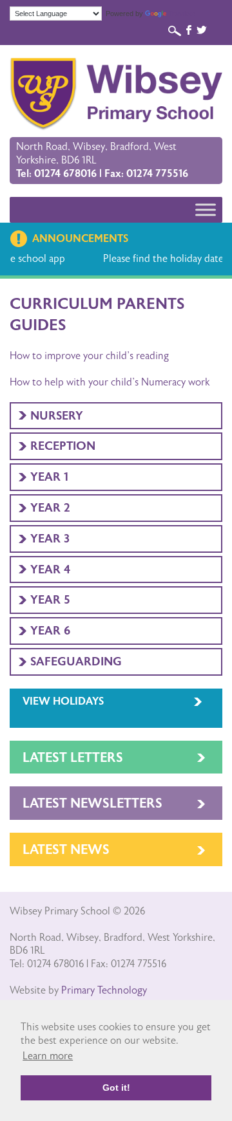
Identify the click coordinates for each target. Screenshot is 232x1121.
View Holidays (63, 701)
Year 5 (50, 600)
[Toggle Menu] (205, 209)
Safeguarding (76, 661)
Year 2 (50, 508)
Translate (182, 14)
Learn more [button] (48, 1056)
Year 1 (49, 477)
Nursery (56, 416)
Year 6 (50, 631)
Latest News (66, 850)
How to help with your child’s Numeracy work (109, 382)
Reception (62, 446)
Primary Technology (104, 990)
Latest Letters (73, 758)
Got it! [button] (116, 1087)
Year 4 (50, 569)
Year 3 (50, 539)
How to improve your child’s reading (89, 355)
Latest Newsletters (92, 803)
